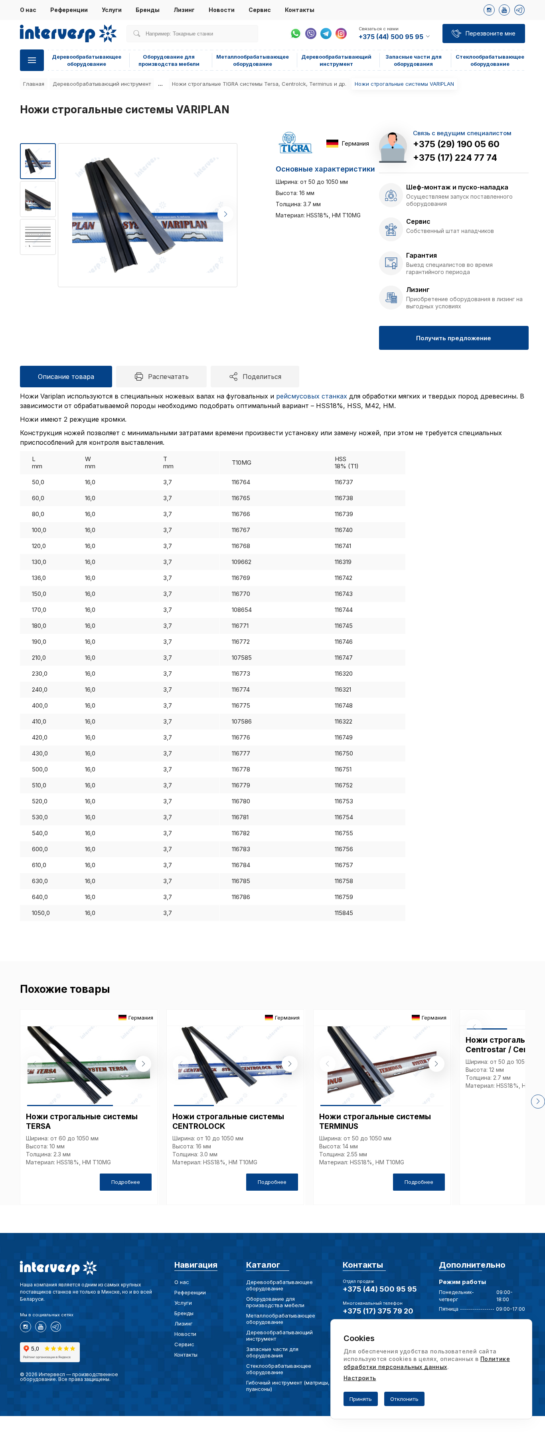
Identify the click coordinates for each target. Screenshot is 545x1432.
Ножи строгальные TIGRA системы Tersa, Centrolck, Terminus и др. (259, 84)
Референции (69, 9)
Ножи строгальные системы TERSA (82, 1121)
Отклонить (404, 1399)
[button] (225, 214)
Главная (33, 84)
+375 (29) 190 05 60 (456, 144)
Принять (361, 1399)
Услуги (112, 9)
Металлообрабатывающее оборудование (280, 1318)
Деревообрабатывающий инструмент (102, 84)
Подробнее (125, 1182)
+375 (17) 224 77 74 (455, 157)
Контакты (299, 9)
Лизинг (184, 9)
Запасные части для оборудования (272, 1352)
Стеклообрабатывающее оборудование (278, 1369)
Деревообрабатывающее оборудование (279, 1285)
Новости (222, 9)
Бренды (148, 9)
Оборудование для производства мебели (275, 1302)
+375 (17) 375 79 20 (378, 1311)
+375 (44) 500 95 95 (380, 1289)
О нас (28, 9)
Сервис (260, 9)
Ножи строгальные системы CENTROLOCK (228, 1121)
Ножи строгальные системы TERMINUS (375, 1121)
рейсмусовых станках (311, 396)
